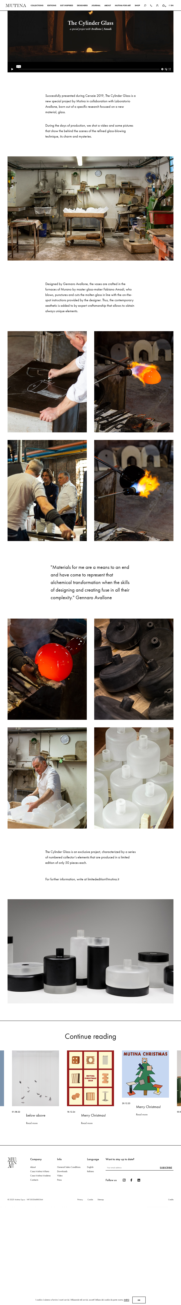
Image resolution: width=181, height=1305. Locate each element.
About (33, 1262)
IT (169, 5)
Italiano (90, 1266)
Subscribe (166, 1263)
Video (60, 1270)
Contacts (34, 1275)
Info (126, 1299)
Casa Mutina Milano (39, 1266)
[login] (157, 5)
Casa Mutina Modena (40, 1270)
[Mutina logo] (19, 1258)
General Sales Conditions (68, 1262)
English (90, 1262)
